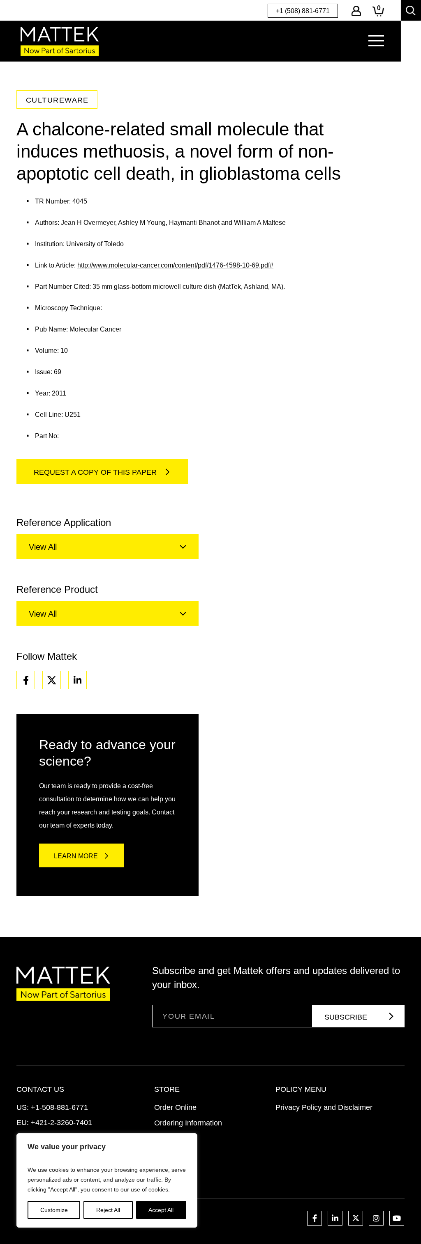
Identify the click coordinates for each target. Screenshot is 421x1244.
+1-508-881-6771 (59, 1107)
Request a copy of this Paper (96, 472)
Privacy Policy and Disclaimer (323, 1107)
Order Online (175, 1107)
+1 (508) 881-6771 (303, 10)
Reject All (108, 1210)
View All (43, 546)
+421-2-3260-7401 (61, 1122)
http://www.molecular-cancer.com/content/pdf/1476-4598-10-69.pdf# (175, 265)
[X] (51, 680)
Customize (54, 1210)
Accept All (160, 1210)
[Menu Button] (376, 41)
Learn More (76, 856)
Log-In (356, 11)
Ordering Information (188, 1123)
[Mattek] (59, 41)
